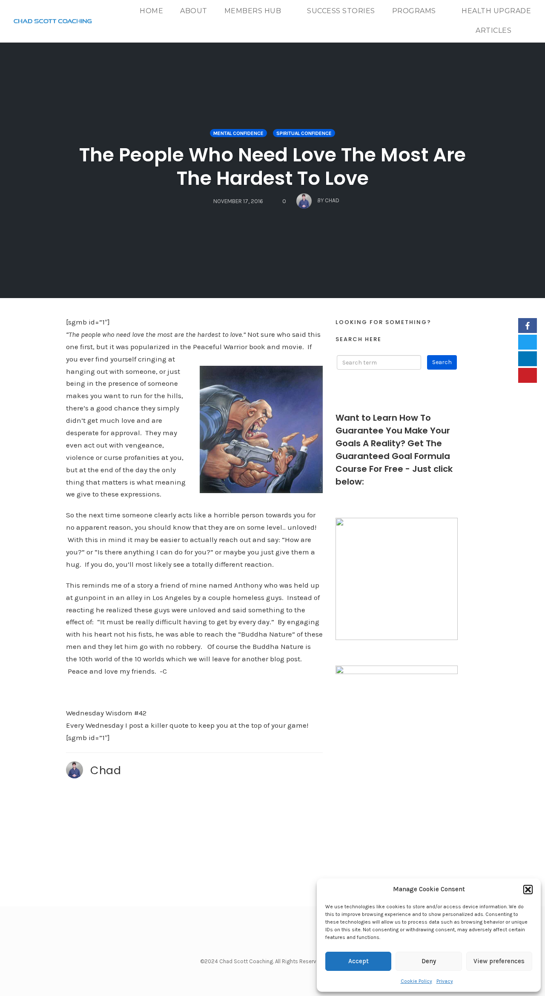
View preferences (499, 961)
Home (151, 11)
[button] (528, 889)
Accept (358, 961)
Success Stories (341, 11)
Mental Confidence (238, 133)
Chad (105, 770)
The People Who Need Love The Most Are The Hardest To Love (272, 166)
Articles (493, 30)
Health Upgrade (496, 11)
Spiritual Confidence (304, 133)
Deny (429, 961)
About (193, 11)
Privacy (444, 981)
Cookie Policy (416, 981)
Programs (414, 11)
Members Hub (252, 11)
